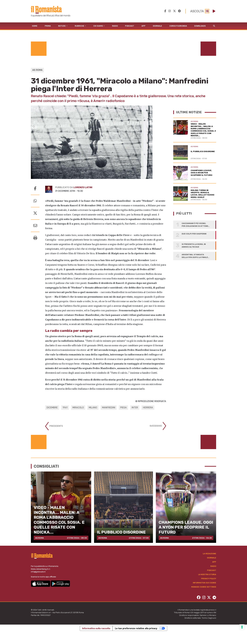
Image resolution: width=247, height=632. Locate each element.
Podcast (129, 26)
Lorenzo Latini (82, 187)
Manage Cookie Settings (203, 587)
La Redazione (209, 554)
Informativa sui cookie (204, 583)
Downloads (200, 26)
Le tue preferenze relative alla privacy (136, 628)
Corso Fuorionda (178, 26)
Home (34, 26)
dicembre (52, 407)
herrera (148, 407)
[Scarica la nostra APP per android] (60, 583)
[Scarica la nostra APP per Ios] (41, 583)
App (143, 26)
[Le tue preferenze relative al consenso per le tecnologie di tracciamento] (242, 627)
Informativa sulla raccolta (96, 628)
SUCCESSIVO (156, 426)
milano (93, 407)
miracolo (78, 407)
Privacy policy (208, 579)
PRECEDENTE (56, 426)
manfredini (108, 407)
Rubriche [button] (80, 26)
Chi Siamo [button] (98, 26)
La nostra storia (207, 574)
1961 (65, 407)
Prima (48, 26)
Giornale (157, 26)
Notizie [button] (62, 26)
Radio (115, 26)
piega (123, 407)
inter (135, 407)
